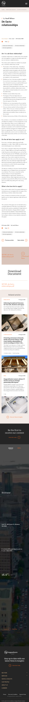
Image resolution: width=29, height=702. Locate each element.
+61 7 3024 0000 (7, 551)
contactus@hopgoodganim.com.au (12, 549)
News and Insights (11, 9)
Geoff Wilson (10, 18)
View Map (14, 629)
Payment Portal (22, 694)
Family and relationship (8, 45)
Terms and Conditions (12, 694)
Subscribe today (13, 437)
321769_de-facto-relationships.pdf (8, 256)
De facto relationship (19, 45)
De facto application (7, 47)
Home (3, 9)
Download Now (25, 257)
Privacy (4, 694)
